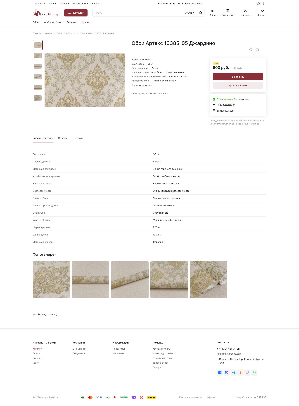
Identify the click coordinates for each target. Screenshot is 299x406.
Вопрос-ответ (160, 362)
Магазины (118, 353)
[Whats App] (254, 372)
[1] (85, 80)
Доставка (77, 138)
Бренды (37, 358)
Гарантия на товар (162, 358)
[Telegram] (233, 372)
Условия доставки (162, 353)
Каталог (37, 348)
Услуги (36, 362)
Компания (79, 342)
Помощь (157, 342)
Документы (79, 353)
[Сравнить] (257, 49)
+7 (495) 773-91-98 (169, 3)
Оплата (62, 138)
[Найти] (200, 12)
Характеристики (43, 138)
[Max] (227, 372)
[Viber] (247, 372)
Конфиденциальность (190, 397)
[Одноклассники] (240, 372)
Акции (36, 353)
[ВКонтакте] (220, 372)
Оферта (211, 397)
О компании (79, 348)
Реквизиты (119, 348)
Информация (121, 342)
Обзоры (156, 367)
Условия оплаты (161, 348)
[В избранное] (250, 49)
